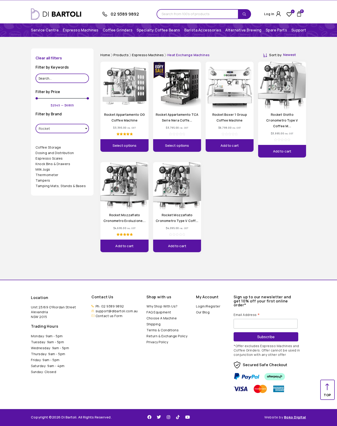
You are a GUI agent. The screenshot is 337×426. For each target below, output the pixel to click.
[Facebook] (149, 417)
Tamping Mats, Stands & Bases (61, 186)
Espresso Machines (148, 55)
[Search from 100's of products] (197, 14)
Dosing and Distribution (55, 153)
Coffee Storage (48, 147)
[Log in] (278, 13)
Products (121, 55)
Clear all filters (49, 58)
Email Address (247, 314)
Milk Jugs (43, 169)
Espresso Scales (49, 158)
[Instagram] (168, 417)
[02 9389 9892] (105, 14)
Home (105, 55)
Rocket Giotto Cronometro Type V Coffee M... (282, 120)
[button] (81, 30)
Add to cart (230, 145)
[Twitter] (159, 417)
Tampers (43, 180)
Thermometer (47, 175)
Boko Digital (295, 417)
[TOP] (327, 386)
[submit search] (245, 14)
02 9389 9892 (125, 14)
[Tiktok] (178, 417)
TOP (327, 395)
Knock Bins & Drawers (53, 164)
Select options (124, 145)
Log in (269, 14)
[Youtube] (187, 417)
